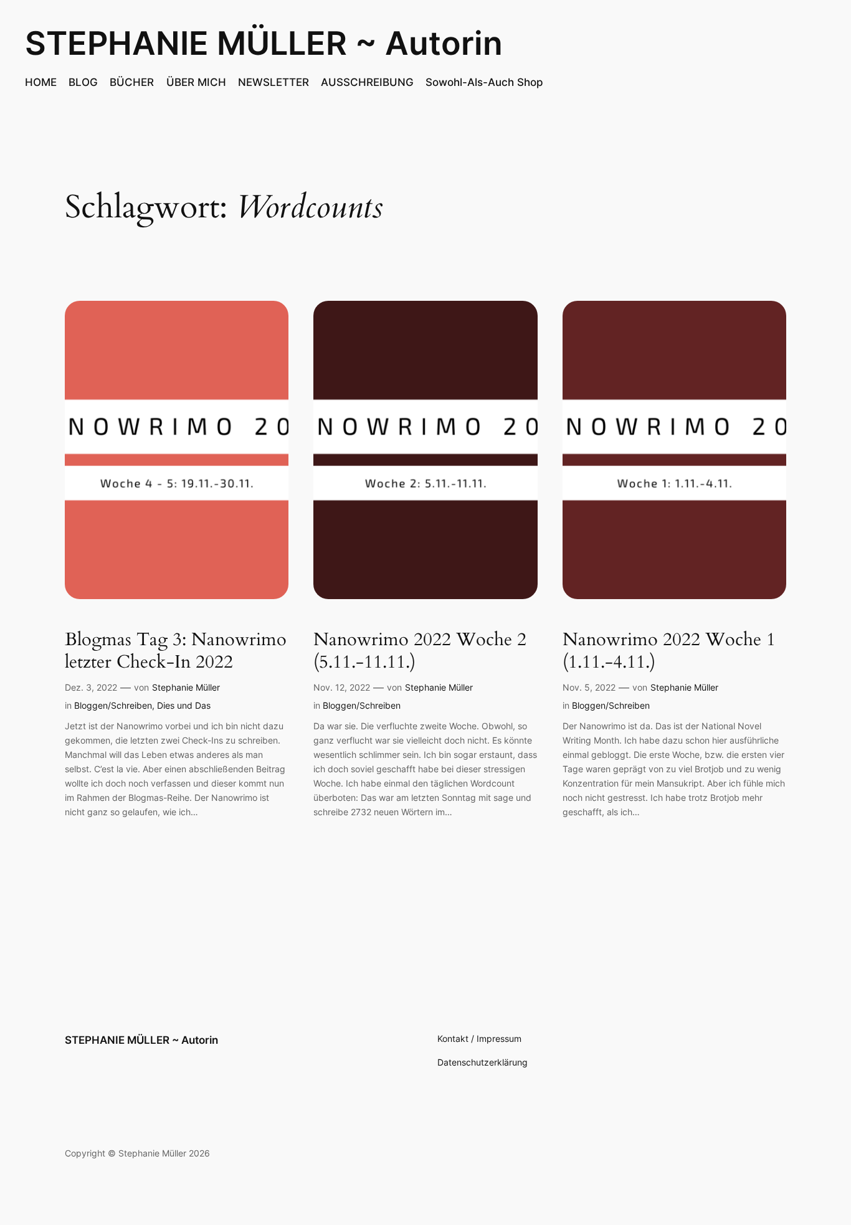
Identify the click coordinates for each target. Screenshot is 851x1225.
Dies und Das (184, 705)
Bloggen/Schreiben (113, 705)
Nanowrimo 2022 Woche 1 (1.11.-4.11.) (669, 651)
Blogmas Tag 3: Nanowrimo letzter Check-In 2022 (176, 651)
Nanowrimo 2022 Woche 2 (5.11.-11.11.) (419, 651)
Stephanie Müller (186, 687)
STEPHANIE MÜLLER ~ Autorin (264, 43)
